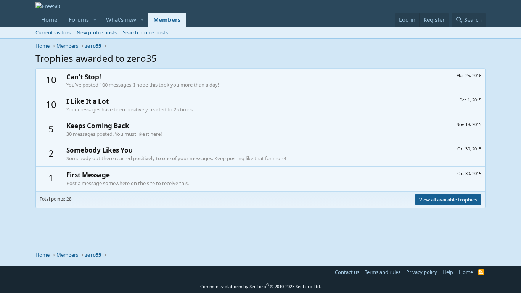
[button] (95, 20)
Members (166, 19)
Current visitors (53, 32)
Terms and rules (382, 272)
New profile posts (97, 32)
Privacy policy (421, 272)
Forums (79, 19)
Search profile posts (145, 32)
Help (447, 272)
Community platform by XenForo (260, 286)
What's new (121, 19)
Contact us (347, 272)
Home (49, 19)
